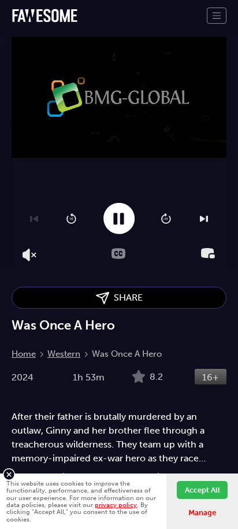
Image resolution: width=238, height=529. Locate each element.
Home (24, 354)
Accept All (202, 490)
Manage (202, 512)
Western (63, 354)
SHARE (126, 297)
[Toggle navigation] (216, 16)
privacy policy (116, 505)
